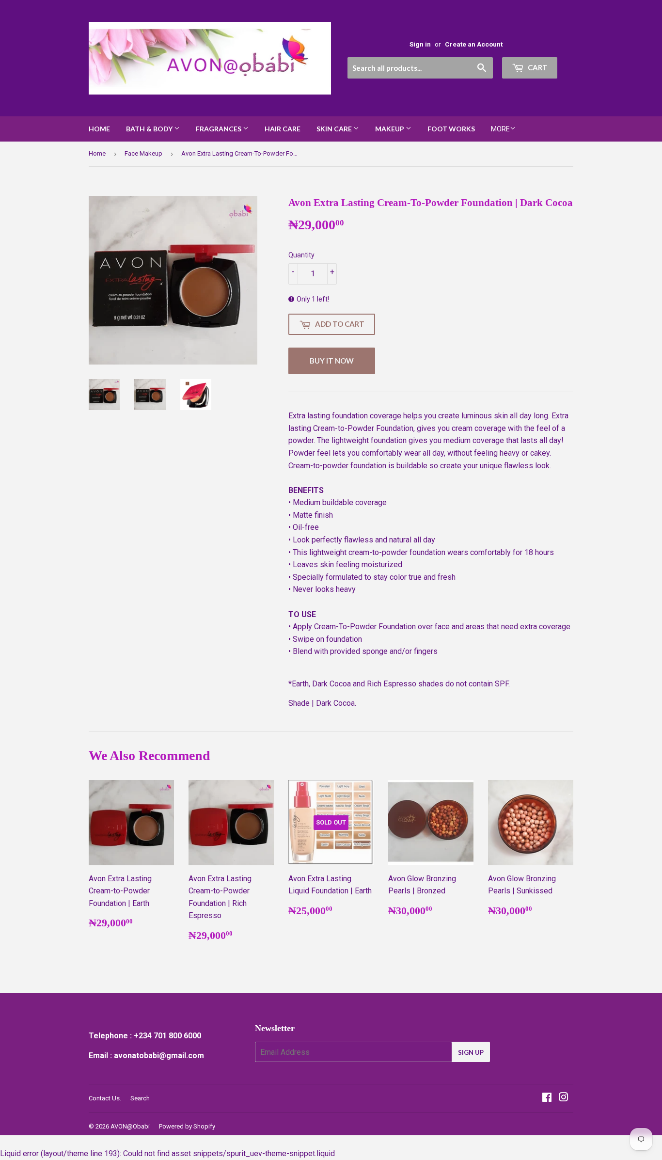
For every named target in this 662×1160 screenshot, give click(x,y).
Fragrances (219, 129)
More (500, 129)
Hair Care (282, 129)
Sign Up (471, 1052)
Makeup (390, 129)
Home (99, 129)
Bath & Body (150, 129)
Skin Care (334, 129)
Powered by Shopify (187, 1126)
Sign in (420, 44)
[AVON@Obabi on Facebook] (547, 1098)
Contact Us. (105, 1098)
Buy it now (332, 360)
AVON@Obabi (130, 1126)
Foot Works (451, 129)
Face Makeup (143, 153)
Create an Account (474, 44)
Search (140, 1098)
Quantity (301, 255)
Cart (537, 67)
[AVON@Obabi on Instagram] (563, 1098)
